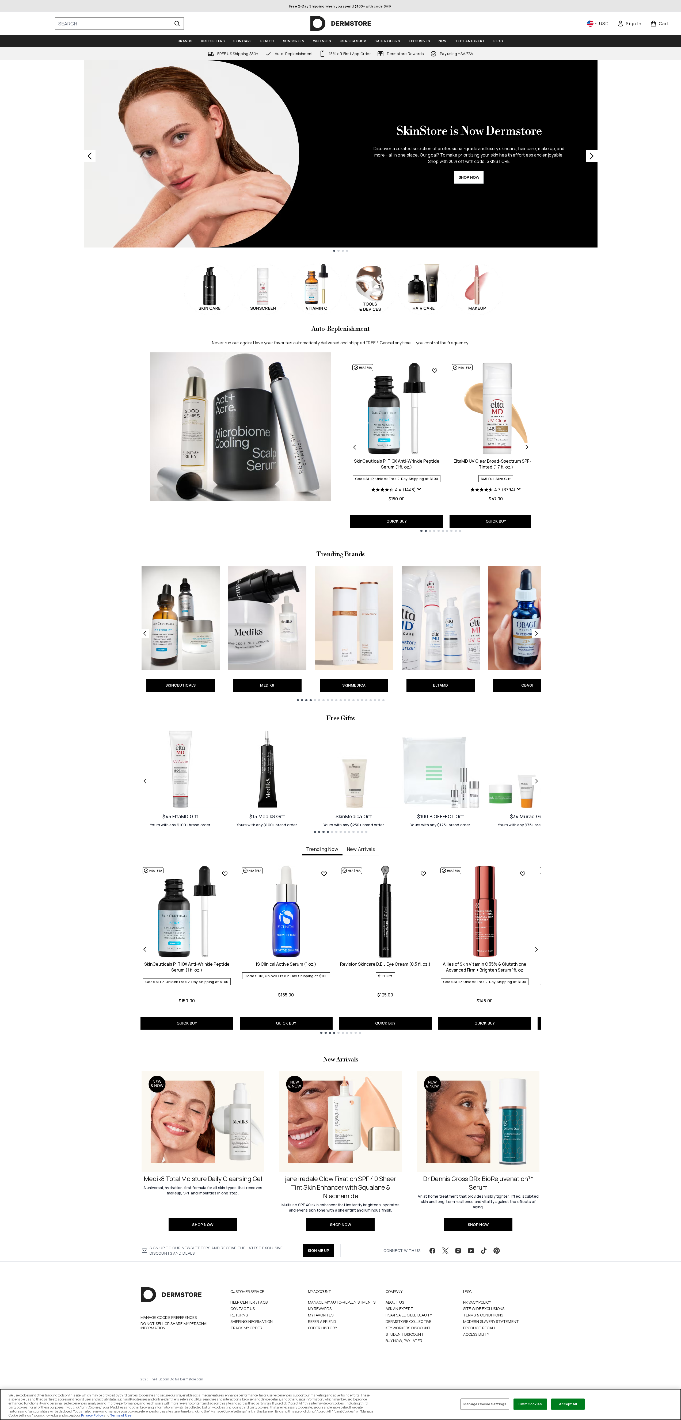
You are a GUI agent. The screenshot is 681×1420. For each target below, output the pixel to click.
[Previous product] (354, 447)
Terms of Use (120, 1415)
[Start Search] (177, 23)
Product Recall (479, 1327)
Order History (322, 1327)
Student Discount (405, 1334)
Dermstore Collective (409, 1321)
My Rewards (320, 1308)
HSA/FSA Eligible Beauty (409, 1315)
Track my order (246, 1327)
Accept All (568, 1404)
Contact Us (242, 1308)
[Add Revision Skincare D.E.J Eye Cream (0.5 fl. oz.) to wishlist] (423, 873)
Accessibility (476, 1334)
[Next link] (536, 633)
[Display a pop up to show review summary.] (419, 489)
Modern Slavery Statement (491, 1321)
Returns (239, 1315)
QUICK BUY (396, 521)
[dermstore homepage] (340, 23)
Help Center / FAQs (249, 1302)
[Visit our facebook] (432, 1250)
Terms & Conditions (483, 1315)
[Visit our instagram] (458, 1250)
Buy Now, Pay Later (404, 1340)
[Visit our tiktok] (483, 1250)
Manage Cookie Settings (484, 1404)
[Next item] (536, 949)
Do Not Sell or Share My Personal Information (174, 1326)
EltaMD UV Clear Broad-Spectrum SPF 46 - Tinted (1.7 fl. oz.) (496, 464)
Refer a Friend (322, 1321)
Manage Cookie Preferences (168, 1317)
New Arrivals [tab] (361, 849)
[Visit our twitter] (445, 1250)
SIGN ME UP (318, 1250)
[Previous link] (144, 633)
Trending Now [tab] (322, 849)
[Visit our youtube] (471, 1250)
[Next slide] (592, 156)
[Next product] (527, 447)
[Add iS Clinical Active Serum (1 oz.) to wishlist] (324, 873)
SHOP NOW (469, 177)
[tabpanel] (340, 949)
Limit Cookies (530, 1404)
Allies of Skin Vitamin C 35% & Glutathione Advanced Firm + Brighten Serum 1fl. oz (484, 967)
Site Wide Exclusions (484, 1308)
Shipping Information (251, 1321)
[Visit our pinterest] (496, 1250)
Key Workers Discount (408, 1327)
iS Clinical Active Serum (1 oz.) (286, 964)
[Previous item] (144, 949)
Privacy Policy (477, 1302)
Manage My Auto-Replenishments (342, 1302)
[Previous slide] (90, 156)
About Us (395, 1302)
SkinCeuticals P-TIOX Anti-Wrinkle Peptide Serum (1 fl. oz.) (396, 464)
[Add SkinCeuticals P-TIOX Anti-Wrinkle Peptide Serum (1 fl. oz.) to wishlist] (434, 370)
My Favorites (320, 1315)
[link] (629, 23)
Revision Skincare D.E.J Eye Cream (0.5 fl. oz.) (385, 964)
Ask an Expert (399, 1308)
